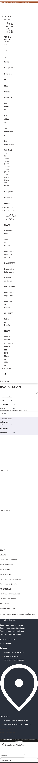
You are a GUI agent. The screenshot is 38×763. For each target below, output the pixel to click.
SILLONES (8, 313)
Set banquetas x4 (8, 131)
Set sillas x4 (6, 106)
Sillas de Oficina (6, 570)
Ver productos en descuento (19, 2)
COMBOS (8, 98)
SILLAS (7, 225)
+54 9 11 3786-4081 (7, 732)
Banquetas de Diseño (8, 584)
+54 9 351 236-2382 (7, 729)
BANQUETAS (9, 263)
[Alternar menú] (2, 12)
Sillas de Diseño (6, 565)
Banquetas (8, 68)
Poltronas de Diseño (8, 599)
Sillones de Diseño (7, 609)
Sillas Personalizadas (8, 560)
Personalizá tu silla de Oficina (9, 254)
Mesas (7, 80)
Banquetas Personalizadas (10, 579)
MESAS (7, 331)
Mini (6, 86)
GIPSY (4, 471)
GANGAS (8, 150)
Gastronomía (9, 344)
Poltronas (8, 74)
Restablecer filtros (7, 419)
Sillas (6, 62)
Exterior (7, 347)
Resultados (6, 760)
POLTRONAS (9, 287)
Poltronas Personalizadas (10, 594)
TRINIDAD (5, 510)
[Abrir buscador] (5, 374)
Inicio (1, 410)
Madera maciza (13, 614)
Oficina (7, 92)
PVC (3, 550)
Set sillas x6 (6, 119)
